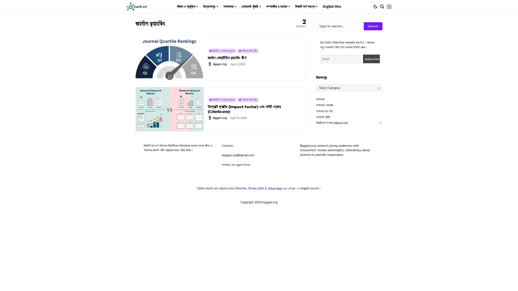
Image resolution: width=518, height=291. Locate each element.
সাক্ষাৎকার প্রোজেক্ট (324, 105)
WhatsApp (275, 188)
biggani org (220, 64)
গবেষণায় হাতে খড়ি (324, 111)
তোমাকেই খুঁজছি (323, 117)
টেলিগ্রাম (252, 188)
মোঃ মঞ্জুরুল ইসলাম (240, 165)
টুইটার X (262, 188)
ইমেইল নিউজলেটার (236, 188)
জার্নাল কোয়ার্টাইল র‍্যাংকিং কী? (227, 57)
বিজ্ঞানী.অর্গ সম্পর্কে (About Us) (331, 122)
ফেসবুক (291, 188)
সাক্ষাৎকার (320, 99)
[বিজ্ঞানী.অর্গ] (136, 6)
